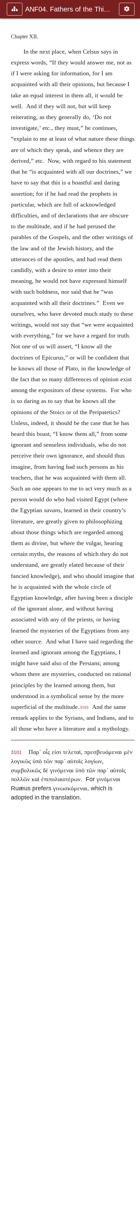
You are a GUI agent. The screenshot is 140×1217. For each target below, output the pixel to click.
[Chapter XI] (8, 608)
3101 (84, 707)
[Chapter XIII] (132, 608)
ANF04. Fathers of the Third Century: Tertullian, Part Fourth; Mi (68, 9)
